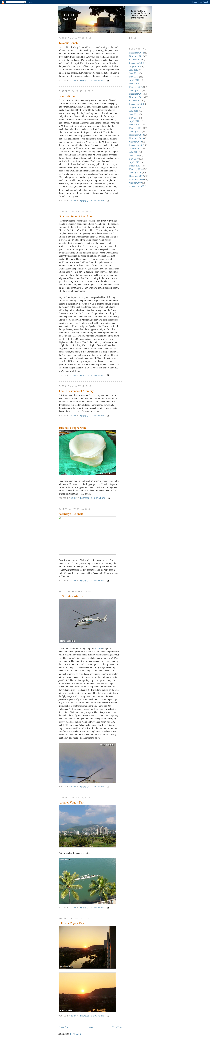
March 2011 (134, 124)
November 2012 (136, 55)
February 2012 (136, 86)
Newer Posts (63, 1027)
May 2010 (134, 158)
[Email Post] (108, 80)
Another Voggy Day (71, 802)
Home (90, 1027)
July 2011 (133, 110)
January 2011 (135, 131)
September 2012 (136, 62)
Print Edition (67, 96)
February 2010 (136, 168)
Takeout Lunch (68, 43)
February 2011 (136, 127)
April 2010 (134, 162)
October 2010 (135, 141)
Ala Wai (98, 648)
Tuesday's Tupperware (73, 427)
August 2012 (135, 66)
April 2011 (134, 121)
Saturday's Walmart (71, 513)
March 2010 (134, 165)
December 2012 (136, 52)
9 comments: (98, 787)
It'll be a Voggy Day (71, 923)
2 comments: (98, 80)
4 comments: (98, 201)
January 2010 (135, 172)
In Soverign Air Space (72, 596)
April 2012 (134, 79)
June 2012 (134, 73)
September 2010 (136, 144)
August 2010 (135, 148)
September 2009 (136, 186)
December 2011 (136, 93)
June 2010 (134, 155)
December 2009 (136, 175)
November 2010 (136, 138)
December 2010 (136, 134)
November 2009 (136, 179)
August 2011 (135, 107)
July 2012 (133, 69)
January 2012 (135, 90)
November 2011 (136, 97)
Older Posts (117, 1027)
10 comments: (99, 498)
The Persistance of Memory (76, 391)
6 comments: (98, 1016)
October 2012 (135, 59)
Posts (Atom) (76, 1033)
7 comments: (98, 375)
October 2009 (135, 182)
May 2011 (134, 117)
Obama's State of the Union (76, 216)
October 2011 (135, 100)
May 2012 (134, 76)
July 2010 (133, 151)
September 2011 (136, 103)
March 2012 (134, 83)
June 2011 (134, 114)
